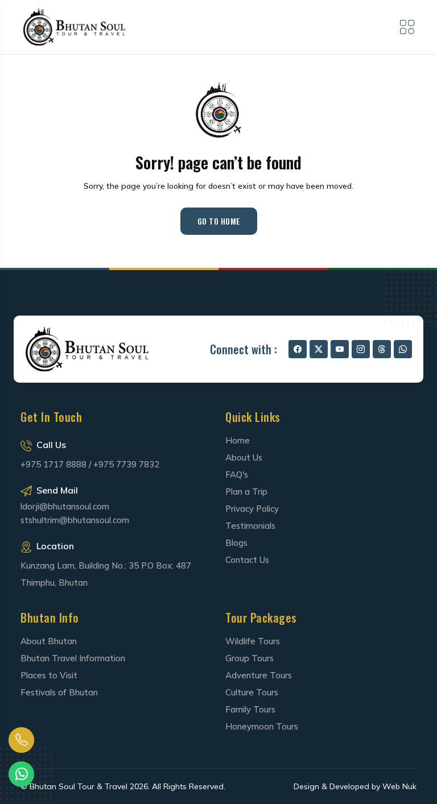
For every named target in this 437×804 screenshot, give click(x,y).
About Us (243, 457)
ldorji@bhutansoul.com (64, 507)
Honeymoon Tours (261, 726)
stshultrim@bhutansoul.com (74, 520)
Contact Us (247, 559)
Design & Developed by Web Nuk (355, 786)
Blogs (236, 542)
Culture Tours (251, 692)
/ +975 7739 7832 (124, 464)
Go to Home (218, 221)
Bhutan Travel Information (72, 658)
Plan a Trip (246, 491)
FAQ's (236, 474)
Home (237, 440)
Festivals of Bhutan (59, 692)
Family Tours (250, 709)
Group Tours (249, 658)
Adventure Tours (258, 675)
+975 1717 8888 (53, 464)
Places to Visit (48, 675)
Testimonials (250, 525)
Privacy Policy (252, 508)
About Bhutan (48, 641)
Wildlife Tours (252, 641)
